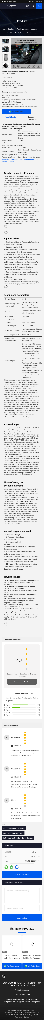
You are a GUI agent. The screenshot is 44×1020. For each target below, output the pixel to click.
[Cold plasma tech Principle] (26, 53)
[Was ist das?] (11, 867)
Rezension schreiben (22, 682)
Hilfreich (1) (17, 808)
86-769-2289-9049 (35, 1)
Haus (4, 29)
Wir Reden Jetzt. (22, 874)
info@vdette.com (10, 1)
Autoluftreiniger (22, 29)
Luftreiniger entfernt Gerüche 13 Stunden (18, 838)
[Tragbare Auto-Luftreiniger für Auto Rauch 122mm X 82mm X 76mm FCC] (32, 944)
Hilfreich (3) (17, 745)
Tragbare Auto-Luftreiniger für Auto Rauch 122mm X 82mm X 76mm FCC (31, 956)
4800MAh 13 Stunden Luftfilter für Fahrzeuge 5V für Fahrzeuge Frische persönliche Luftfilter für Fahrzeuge (12, 956)
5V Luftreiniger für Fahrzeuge (13, 828)
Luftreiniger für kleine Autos (13, 833)
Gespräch (40, 6)
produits (11, 29)
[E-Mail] (16, 867)
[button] (6, 68)
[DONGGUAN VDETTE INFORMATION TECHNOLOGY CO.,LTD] (11, 6)
